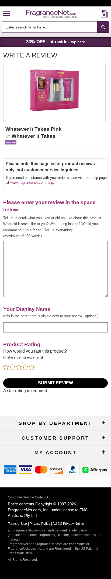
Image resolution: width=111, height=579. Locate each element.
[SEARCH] (103, 27)
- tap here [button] (55, 41)
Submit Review (55, 383)
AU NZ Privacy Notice (68, 524)
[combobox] (55, 27)
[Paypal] (73, 469)
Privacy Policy (40, 524)
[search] (95, 13)
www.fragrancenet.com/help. (32, 182)
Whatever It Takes (34, 136)
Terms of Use (17, 524)
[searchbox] (49, 27)
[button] (6, 13)
